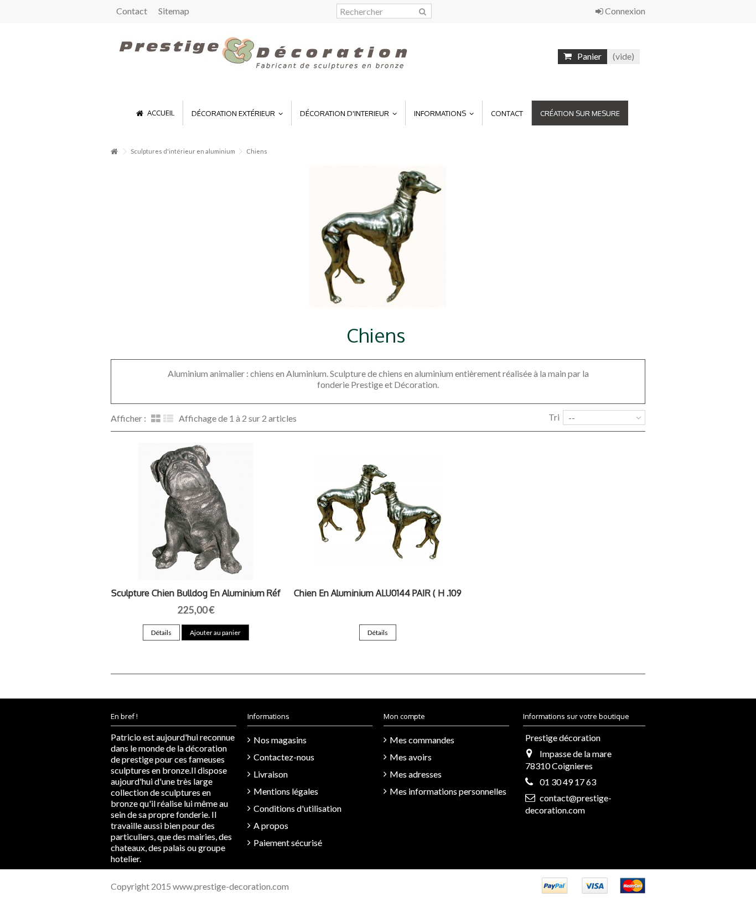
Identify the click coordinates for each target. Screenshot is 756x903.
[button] (237, 113)
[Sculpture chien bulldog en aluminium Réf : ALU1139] (196, 511)
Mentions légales (285, 791)
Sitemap (173, 11)
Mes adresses (416, 774)
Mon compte (404, 716)
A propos (270, 825)
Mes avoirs (411, 757)
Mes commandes (422, 739)
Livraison (270, 774)
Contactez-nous (283, 757)
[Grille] (155, 419)
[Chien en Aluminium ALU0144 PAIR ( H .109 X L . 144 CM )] (378, 511)
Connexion (624, 11)
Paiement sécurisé (287, 842)
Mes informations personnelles (448, 791)
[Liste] (168, 419)
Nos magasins (280, 739)
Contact (131, 11)
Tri (554, 417)
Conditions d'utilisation (297, 808)
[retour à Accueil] (114, 152)
